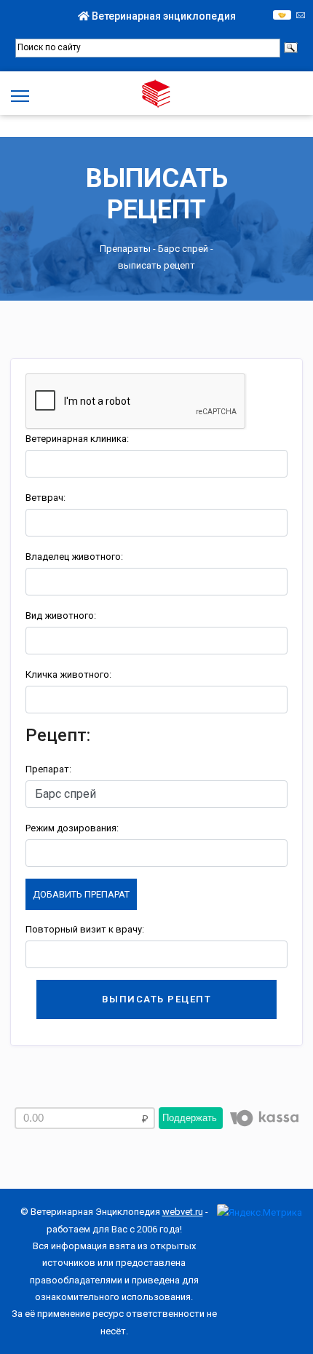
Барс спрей (183, 248)
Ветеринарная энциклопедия (163, 16)
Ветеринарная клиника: (77, 438)
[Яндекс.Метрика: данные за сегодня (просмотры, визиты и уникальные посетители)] (259, 1212)
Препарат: (48, 769)
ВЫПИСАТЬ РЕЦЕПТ (157, 999)
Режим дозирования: (72, 828)
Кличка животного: (68, 674)
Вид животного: (60, 615)
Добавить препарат (81, 894)
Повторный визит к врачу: (84, 929)
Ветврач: (45, 497)
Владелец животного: (74, 556)
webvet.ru (182, 1211)
